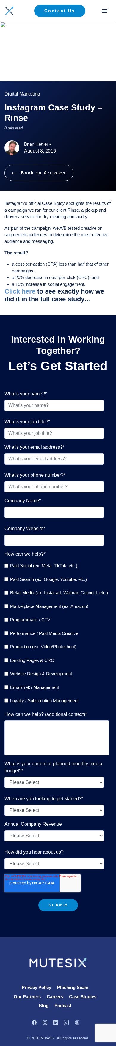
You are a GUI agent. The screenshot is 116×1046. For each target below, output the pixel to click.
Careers (55, 996)
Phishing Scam (72, 987)
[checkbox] (56, 633)
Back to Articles (43, 172)
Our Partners (27, 996)
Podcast (62, 1005)
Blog (43, 1005)
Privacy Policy (36, 987)
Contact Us (59, 10)
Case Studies (82, 996)
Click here (19, 291)
